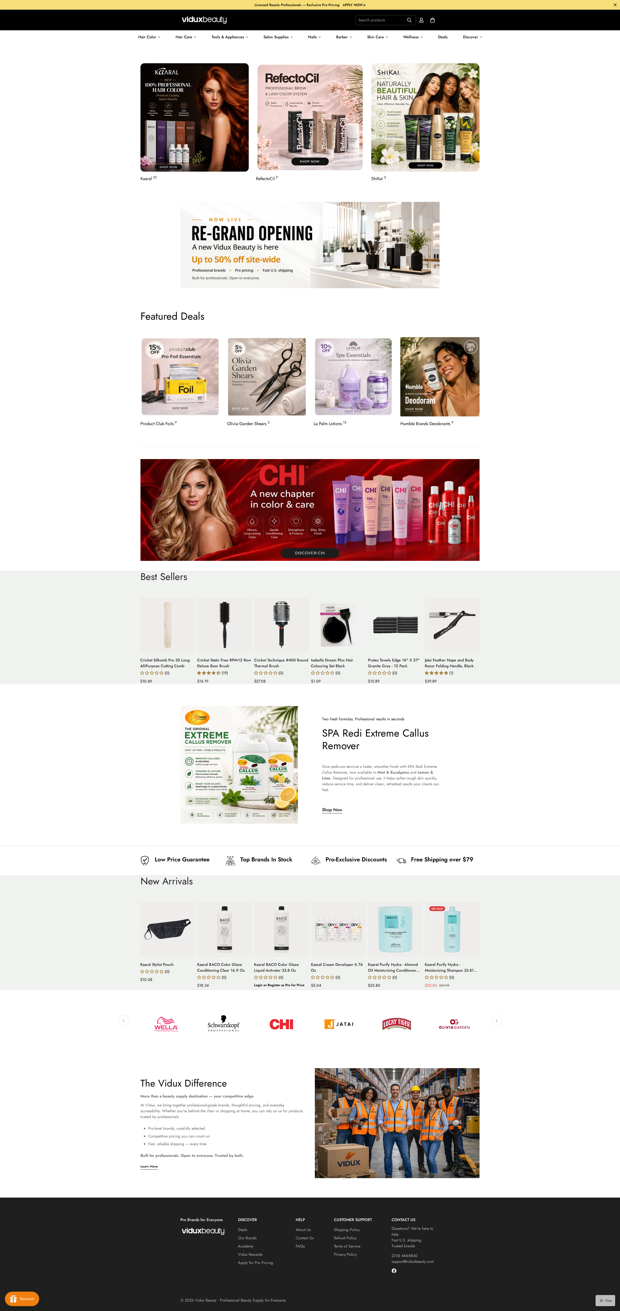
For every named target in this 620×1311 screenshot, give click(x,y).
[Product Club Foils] (180, 376)
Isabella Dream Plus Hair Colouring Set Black (332, 663)
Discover (470, 37)
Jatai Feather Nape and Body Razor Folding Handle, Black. (450, 663)
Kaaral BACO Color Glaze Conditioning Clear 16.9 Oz (221, 967)
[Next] (494, 625)
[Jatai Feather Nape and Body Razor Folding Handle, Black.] (452, 624)
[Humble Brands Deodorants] (440, 376)
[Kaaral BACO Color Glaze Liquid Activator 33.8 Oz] (281, 929)
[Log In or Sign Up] (421, 20)
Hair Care (184, 37)
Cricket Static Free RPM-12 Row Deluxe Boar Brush (224, 663)
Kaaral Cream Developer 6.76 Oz (337, 967)
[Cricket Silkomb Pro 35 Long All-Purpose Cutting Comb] (167, 624)
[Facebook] (394, 1270)
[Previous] (125, 625)
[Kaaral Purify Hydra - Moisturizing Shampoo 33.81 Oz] (452, 929)
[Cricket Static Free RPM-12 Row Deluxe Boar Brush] (224, 624)
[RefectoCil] (310, 117)
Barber (342, 37)
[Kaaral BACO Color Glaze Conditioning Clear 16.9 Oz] (224, 929)
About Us (303, 1229)
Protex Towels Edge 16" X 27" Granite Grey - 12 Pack (394, 663)
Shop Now (332, 810)
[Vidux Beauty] (204, 20)
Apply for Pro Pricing (255, 1262)
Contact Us (304, 1238)
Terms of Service (347, 1246)
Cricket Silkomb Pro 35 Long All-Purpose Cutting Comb (165, 663)
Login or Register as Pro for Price (279, 985)
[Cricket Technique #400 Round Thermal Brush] (281, 624)
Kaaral (148, 178)
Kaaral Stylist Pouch (157, 964)
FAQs (300, 1246)
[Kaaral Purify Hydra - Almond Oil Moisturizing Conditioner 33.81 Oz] (395, 929)
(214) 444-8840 (405, 1255)
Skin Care (375, 37)
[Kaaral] (194, 117)
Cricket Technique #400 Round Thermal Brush (281, 663)
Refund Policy (345, 1238)
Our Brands (247, 1238)
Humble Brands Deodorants (426, 424)
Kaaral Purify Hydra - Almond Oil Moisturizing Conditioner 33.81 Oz (393, 967)
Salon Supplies (276, 37)
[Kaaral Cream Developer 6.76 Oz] (338, 929)
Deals (443, 37)
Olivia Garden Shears (248, 424)
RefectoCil (267, 178)
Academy (245, 1246)
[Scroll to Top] (610, 1284)
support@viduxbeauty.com (413, 1261)
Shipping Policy (347, 1229)
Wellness (411, 37)
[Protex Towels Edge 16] (395, 624)
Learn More (149, 1166)
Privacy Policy (345, 1254)
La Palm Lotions (330, 424)
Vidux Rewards (250, 1254)
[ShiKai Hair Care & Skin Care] (425, 117)
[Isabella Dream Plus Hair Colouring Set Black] (338, 624)
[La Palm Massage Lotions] (353, 376)
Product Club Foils (158, 424)
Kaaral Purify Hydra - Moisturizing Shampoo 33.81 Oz (449, 967)
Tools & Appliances (228, 37)
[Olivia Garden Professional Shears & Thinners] (267, 376)
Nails (312, 37)
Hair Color (147, 37)
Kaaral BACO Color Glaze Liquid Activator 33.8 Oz (276, 967)
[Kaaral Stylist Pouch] (167, 929)
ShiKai (378, 178)
